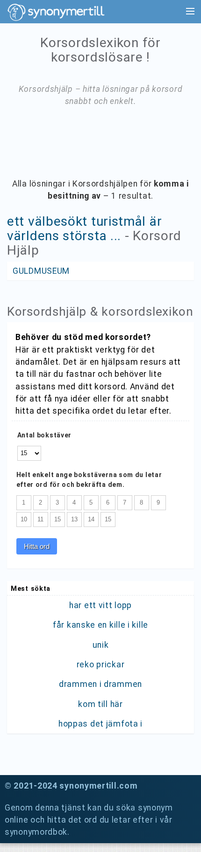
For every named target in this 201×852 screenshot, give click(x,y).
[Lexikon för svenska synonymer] (61, 12)
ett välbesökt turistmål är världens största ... (84, 228)
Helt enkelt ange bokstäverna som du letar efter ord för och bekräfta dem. (89, 479)
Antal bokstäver (44, 435)
